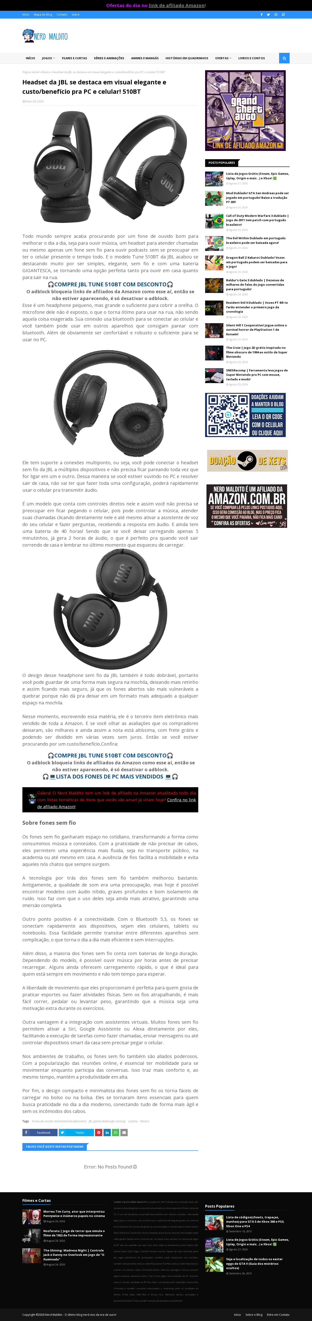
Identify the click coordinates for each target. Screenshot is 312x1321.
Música (45, 72)
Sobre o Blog (254, 1315)
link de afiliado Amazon (177, 5)
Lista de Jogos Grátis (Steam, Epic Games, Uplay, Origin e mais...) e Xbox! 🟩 (257, 176)
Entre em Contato (278, 1315)
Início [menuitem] (30, 58)
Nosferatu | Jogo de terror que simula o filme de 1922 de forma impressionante (74, 1233)
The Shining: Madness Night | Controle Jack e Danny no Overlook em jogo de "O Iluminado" (73, 1254)
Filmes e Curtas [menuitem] (74, 58)
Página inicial (30, 72)
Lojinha (132, 1121)
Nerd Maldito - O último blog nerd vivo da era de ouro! (80, 1315)
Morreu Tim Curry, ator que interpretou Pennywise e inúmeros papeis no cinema (74, 1213)
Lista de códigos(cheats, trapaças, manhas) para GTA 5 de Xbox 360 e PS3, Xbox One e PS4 (255, 1221)
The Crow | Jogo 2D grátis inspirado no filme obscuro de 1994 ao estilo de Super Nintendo (256, 352)
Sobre (75, 14)
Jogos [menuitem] (47, 58)
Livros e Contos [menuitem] (251, 58)
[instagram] (275, 15)
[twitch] (283, 15)
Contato (62, 14)
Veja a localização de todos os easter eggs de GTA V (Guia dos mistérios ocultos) (254, 1263)
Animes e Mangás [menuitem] (145, 58)
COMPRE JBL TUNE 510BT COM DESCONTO (110, 284)
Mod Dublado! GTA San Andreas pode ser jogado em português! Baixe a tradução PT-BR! (257, 197)
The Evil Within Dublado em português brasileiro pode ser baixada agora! (256, 240)
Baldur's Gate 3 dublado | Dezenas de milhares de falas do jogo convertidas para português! (255, 284)
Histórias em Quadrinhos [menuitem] (187, 58)
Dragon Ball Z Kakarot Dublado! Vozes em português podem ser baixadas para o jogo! (256, 261)
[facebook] (261, 15)
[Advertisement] (247, 568)
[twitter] (268, 15)
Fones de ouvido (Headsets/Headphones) (59, 1121)
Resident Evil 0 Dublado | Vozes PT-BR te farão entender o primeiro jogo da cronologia (257, 307)
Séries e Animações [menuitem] (109, 58)
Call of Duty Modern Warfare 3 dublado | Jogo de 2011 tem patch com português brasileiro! (257, 220)
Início (25, 14)
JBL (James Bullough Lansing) (107, 1121)
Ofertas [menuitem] (222, 58)
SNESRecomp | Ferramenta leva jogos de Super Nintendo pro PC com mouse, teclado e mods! (257, 374)
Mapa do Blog (43, 14)
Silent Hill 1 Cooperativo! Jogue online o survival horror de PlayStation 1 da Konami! (256, 329)
